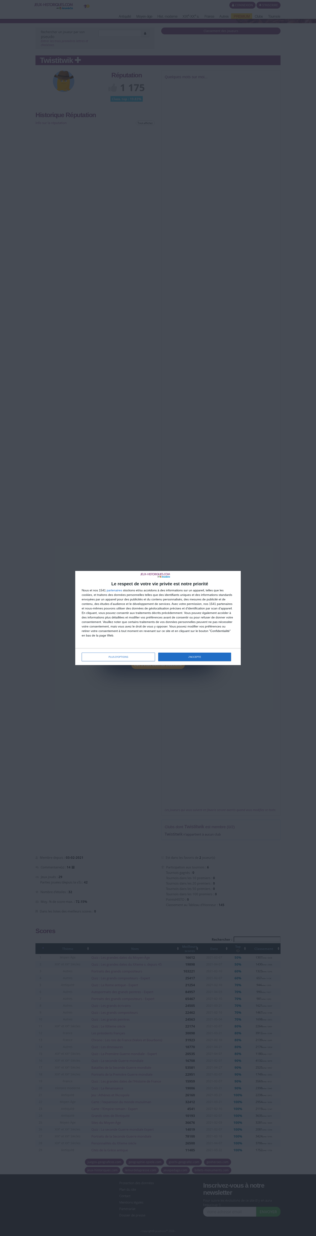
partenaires (114, 590)
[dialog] (158, 618)
